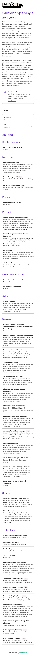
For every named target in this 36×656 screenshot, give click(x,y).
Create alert (12, 101)
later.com (16, 85)
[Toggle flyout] (32, 119)
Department (7, 118)
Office (6, 125)
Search (6, 110)
